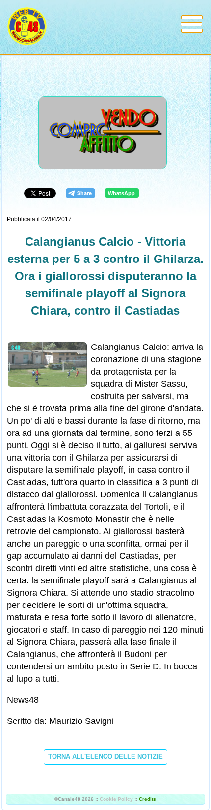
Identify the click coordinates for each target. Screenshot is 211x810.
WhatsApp (121, 193)
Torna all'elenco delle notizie (105, 756)
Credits (147, 799)
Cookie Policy (116, 799)
